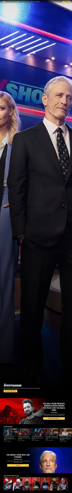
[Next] (70, 435)
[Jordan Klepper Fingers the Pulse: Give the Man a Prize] (8, 483)
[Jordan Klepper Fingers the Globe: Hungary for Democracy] (35, 483)
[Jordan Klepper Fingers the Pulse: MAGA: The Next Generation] (17, 483)
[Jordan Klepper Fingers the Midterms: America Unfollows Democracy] (45, 483)
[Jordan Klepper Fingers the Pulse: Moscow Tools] (54, 483)
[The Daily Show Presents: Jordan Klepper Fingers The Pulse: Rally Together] (63, 483)
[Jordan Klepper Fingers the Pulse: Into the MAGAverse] (26, 483)
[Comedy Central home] (4, 1)
